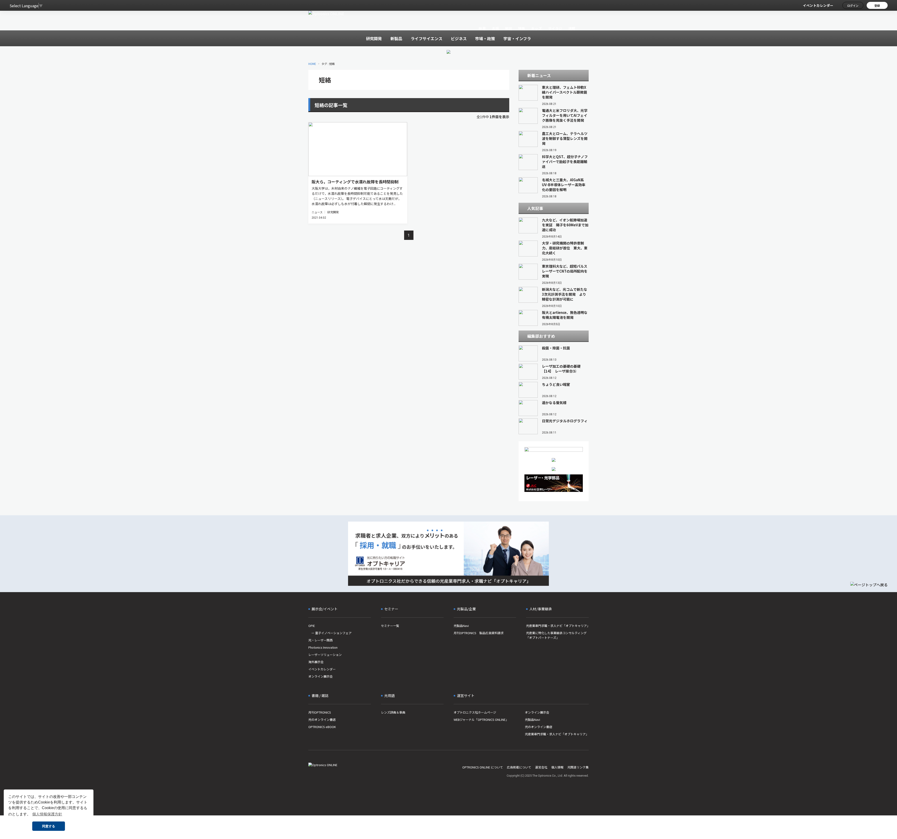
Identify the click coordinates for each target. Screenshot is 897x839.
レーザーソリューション (325, 654)
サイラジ (555, 28)
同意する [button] (48, 826)
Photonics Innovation (323, 647)
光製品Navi (461, 625)
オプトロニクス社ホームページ (475, 712)
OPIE (311, 625)
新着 (482, 28)
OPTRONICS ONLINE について (482, 767)
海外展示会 (316, 662)
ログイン (852, 5)
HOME (312, 64)
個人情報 (557, 767)
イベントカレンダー (818, 5)
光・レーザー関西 (320, 640)
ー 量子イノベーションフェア (330, 633)
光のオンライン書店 (322, 719)
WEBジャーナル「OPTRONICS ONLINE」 (481, 719)
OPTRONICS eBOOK (322, 727)
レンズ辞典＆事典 (393, 712)
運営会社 (541, 767)
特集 (521, 28)
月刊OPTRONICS (319, 712)
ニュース (317, 212)
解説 (508, 28)
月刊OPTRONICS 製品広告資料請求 (479, 633)
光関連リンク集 (578, 767)
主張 (495, 28)
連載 (572, 28)
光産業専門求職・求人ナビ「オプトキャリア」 (557, 625)
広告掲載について (519, 767)
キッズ (536, 28)
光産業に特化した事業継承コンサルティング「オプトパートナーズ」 (556, 635)
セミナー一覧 (390, 625)
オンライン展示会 (320, 676)
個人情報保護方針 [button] (47, 814)
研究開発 (332, 212)
